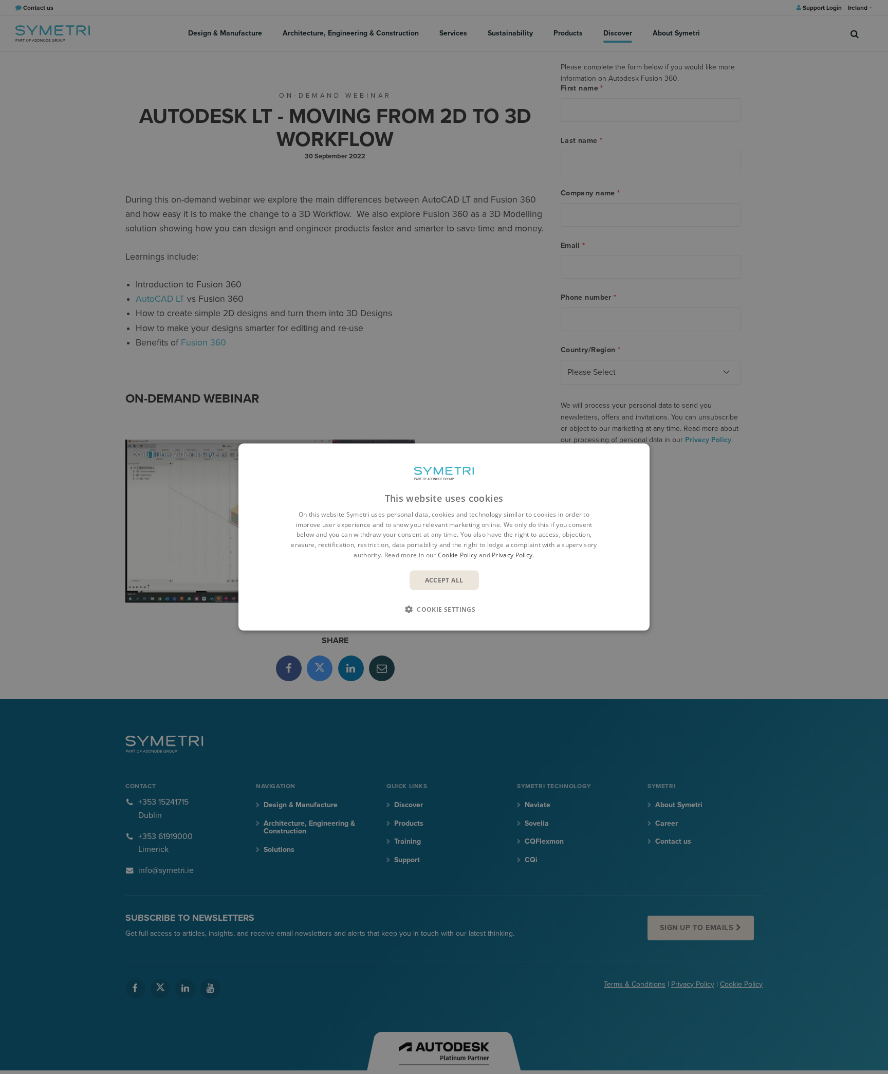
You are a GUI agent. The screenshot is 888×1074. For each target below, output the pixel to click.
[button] (444, 609)
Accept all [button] (444, 579)
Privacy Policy (512, 555)
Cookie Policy (457, 555)
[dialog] (444, 537)
